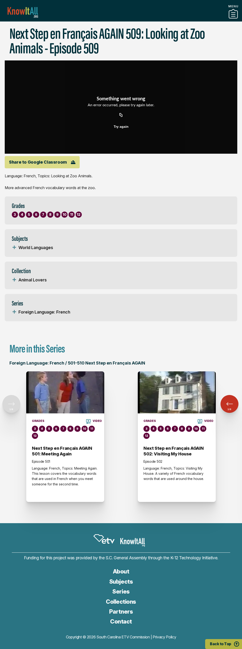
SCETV (104, 539)
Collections (121, 601)
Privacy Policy (164, 637)
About (121, 571)
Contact (121, 621)
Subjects (121, 581)
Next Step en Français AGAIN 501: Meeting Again (62, 451)
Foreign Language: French (44, 312)
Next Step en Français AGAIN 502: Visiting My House (173, 451)
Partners (121, 19)
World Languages (35, 247)
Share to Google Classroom (38, 162)
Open (14, 247)
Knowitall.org (23, 12)
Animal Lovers (32, 279)
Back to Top (220, 643)
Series (121, 591)
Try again (121, 126)
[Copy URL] (121, 115)
